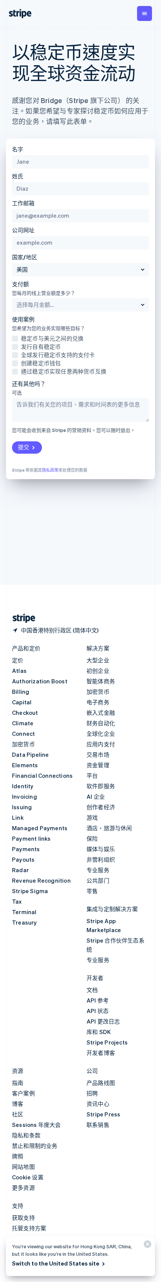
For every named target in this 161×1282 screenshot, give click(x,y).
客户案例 (23, 1093)
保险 (92, 838)
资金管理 (97, 765)
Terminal (24, 912)
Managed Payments (39, 828)
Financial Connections (42, 775)
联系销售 (97, 1124)
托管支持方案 (29, 1228)
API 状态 (97, 1011)
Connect (23, 733)
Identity (23, 786)
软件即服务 (100, 786)
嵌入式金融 (100, 712)
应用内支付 (100, 744)
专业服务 (97, 870)
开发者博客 (100, 1052)
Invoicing (24, 796)
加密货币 (23, 744)
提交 (23, 447)
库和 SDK (98, 1031)
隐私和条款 (26, 1135)
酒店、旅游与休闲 (109, 828)
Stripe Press (103, 1114)
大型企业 (97, 660)
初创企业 (97, 670)
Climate (22, 723)
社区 (17, 1114)
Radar (20, 870)
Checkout (25, 712)
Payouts (23, 859)
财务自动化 (100, 723)
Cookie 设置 (27, 1177)
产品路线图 (100, 1082)
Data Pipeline (30, 754)
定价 (17, 660)
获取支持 (23, 1217)
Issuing (22, 807)
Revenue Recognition (41, 880)
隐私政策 (50, 470)
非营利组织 (100, 859)
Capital (21, 702)
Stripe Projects (107, 1042)
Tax (17, 901)
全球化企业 (100, 733)
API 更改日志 (103, 1021)
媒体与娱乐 (100, 849)
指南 (17, 1082)
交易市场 (97, 754)
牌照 (17, 1156)
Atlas (19, 670)
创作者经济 (100, 807)
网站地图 (23, 1166)
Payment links (31, 838)
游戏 (92, 817)
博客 (17, 1103)
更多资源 (23, 1187)
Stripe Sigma (30, 891)
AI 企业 (95, 796)
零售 (92, 891)
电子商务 (97, 702)
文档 (92, 990)
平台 (92, 775)
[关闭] (146, 1246)
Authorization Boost (39, 681)
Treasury (24, 922)
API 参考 (97, 1000)
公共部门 (97, 880)
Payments (26, 849)
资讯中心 (97, 1103)
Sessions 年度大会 (36, 1124)
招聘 (92, 1093)
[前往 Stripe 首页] (21, 618)
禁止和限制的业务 (35, 1145)
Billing (20, 691)
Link (18, 817)
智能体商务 (100, 681)
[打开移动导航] (144, 13)
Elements (25, 765)
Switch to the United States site (55, 1263)
